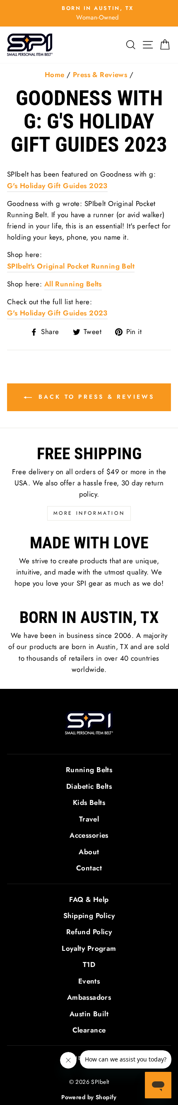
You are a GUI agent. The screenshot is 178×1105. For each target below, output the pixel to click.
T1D (89, 964)
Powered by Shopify (89, 1097)
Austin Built (89, 1014)
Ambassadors (89, 997)
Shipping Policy (89, 916)
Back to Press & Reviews (95, 397)
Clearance (89, 1030)
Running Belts (89, 770)
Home (55, 75)
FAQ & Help (88, 899)
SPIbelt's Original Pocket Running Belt (71, 266)
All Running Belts (73, 284)
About (89, 852)
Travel (89, 819)
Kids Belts (89, 802)
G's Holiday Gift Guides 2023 (57, 186)
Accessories (89, 835)
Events (89, 981)
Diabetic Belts (89, 786)
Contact (89, 868)
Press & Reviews (100, 75)
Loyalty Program (89, 948)
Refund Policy (89, 932)
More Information (89, 513)
